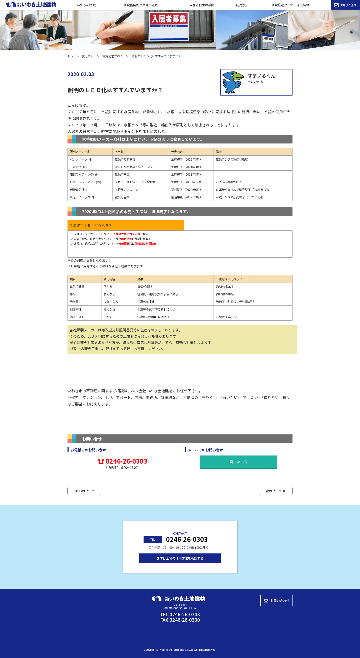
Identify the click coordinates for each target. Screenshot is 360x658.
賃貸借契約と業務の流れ (141, 5)
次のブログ (273, 490)
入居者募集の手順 (201, 5)
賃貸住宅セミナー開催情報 (290, 5)
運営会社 (241, 5)
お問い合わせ (279, 600)
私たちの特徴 (86, 5)
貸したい (88, 56)
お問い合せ (348, 5)
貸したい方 (238, 461)
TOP (70, 56)
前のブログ (86, 490)
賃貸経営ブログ (112, 56)
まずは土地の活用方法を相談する (180, 558)
